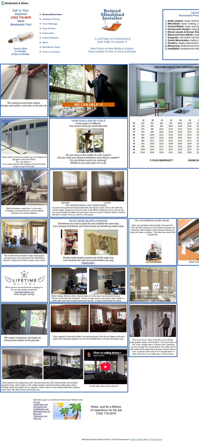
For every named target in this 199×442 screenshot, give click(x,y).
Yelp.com (37, 418)
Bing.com (37, 414)
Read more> (88, 263)
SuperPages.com (40, 404)
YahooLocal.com (40, 416)
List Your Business (154, 440)
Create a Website (136, 440)
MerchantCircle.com (41, 411)
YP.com (36, 402)
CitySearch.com (40, 407)
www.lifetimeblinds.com (24, 292)
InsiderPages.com (41, 409)
